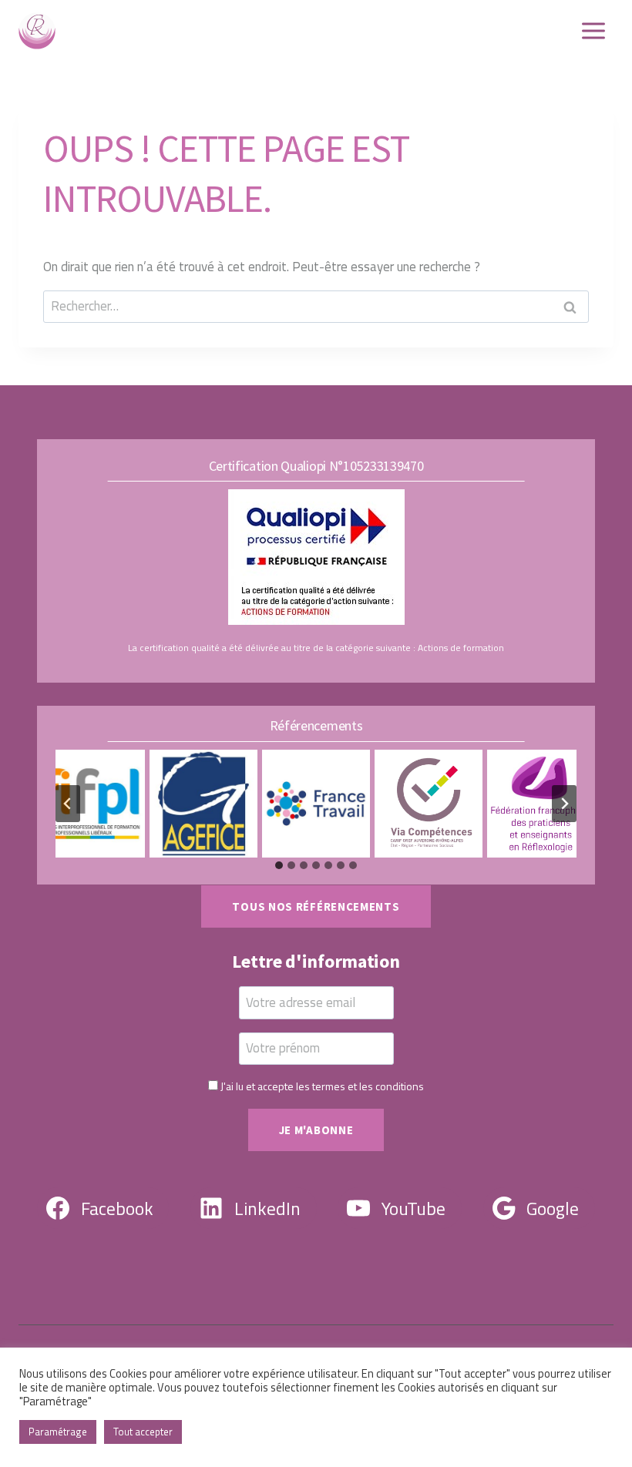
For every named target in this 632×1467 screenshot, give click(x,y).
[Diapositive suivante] (564, 803)
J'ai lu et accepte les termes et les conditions (322, 1086)
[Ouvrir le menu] (593, 30)
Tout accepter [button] (143, 1431)
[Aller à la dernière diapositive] (67, 803)
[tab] (279, 865)
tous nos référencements (315, 906)
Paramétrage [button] (58, 1431)
